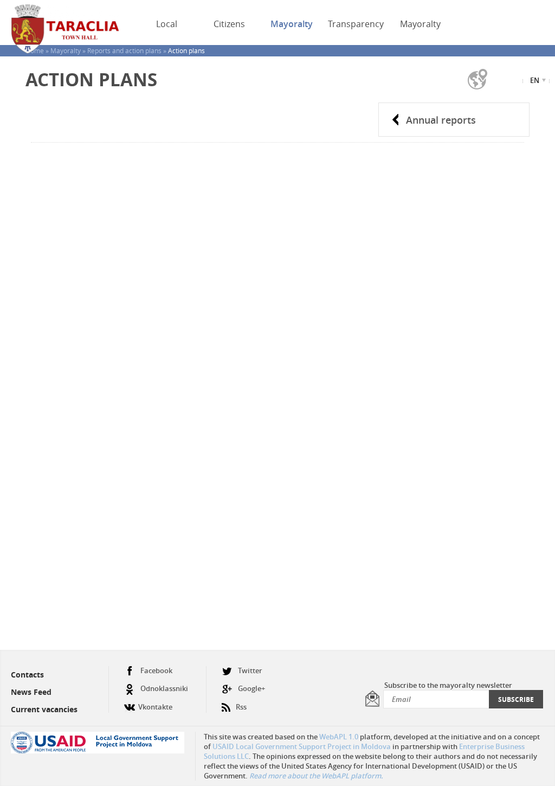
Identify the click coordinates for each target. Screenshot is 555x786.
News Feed (31, 692)
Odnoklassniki (164, 688)
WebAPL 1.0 (338, 737)
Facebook (156, 670)
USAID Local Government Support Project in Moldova (301, 746)
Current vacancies (44, 709)
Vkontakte (155, 707)
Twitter (250, 670)
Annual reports (441, 119)
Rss (241, 707)
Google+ (251, 688)
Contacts (27, 674)
